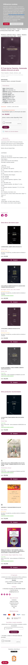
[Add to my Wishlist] (3, 131)
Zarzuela (18, 81)
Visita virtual (14, 606)
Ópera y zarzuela (11, 81)
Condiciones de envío (14, 603)
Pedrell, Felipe (4, 421)
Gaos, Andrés (4, 509)
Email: (20, 117)
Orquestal (3, 81)
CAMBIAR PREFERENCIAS (16, 23)
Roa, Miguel (3, 289)
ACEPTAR (6, 23)
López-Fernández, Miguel (6, 554)
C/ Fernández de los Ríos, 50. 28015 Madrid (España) (14, 588)
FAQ (14, 607)
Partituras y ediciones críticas (8, 29)
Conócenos (14, 599)
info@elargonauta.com (14, 591)
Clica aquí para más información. (17, 14)
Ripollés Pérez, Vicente (17, 554)
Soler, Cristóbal (16, 289)
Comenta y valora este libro (13, 106)
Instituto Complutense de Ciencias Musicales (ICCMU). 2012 (12, 75)
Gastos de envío (14, 604)
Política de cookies (14, 601)
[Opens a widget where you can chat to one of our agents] (4, 662)
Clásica (19, 29)
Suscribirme (14, 632)
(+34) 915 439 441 (14, 590)
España (17, 30)
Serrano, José (4, 249)
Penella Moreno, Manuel (6, 467)
